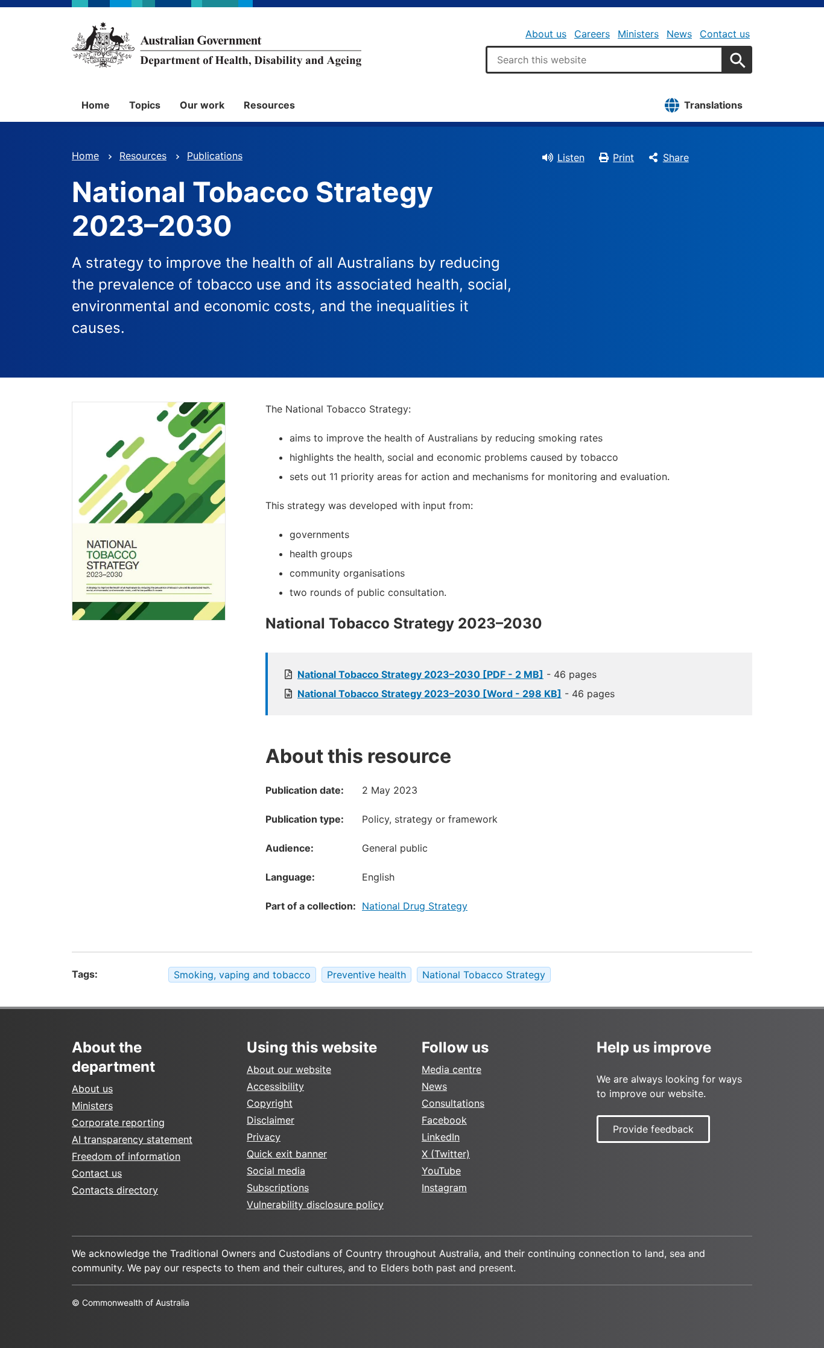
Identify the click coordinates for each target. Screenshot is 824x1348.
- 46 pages (447, 674)
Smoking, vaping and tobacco (242, 975)
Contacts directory (115, 1190)
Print (623, 157)
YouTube (441, 1171)
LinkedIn (441, 1137)
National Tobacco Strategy (483, 975)
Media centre (451, 1069)
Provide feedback (653, 1129)
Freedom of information (126, 1156)
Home (95, 105)
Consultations (453, 1103)
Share (676, 157)
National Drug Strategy (414, 906)
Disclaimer (270, 1120)
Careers (592, 34)
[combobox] (604, 60)
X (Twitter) (446, 1154)
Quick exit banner (287, 1154)
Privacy (263, 1137)
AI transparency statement (132, 1139)
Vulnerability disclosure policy (315, 1204)
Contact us (725, 34)
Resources (269, 105)
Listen (571, 157)
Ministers (638, 34)
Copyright (270, 1103)
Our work (202, 105)
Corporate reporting (118, 1122)
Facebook (444, 1120)
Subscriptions (278, 1188)
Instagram (444, 1188)
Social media (276, 1171)
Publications (214, 156)
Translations (713, 105)
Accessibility (275, 1086)
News (679, 34)
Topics (144, 105)
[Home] (216, 45)
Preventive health (366, 975)
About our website (289, 1069)
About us (545, 34)
